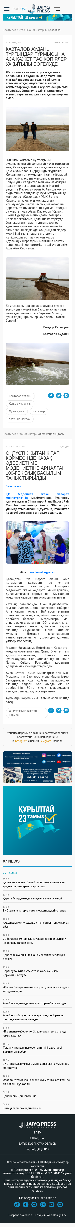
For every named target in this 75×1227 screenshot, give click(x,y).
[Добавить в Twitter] (58, 395)
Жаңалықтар (27, 433)
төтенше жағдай (19, 419)
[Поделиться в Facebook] (51, 395)
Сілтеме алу (13, 486)
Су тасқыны (16, 411)
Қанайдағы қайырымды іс (19, 1094)
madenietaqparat (42, 572)
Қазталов (54, 29)
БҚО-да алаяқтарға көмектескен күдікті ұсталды (34, 909)
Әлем (37, 1132)
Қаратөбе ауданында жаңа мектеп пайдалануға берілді (34, 955)
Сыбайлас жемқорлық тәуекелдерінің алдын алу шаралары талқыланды (34, 939)
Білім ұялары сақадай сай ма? (22, 1106)
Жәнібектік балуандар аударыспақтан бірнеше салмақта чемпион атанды (33, 1015)
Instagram (21, 741)
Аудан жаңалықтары (32, 29)
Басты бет (9, 29)
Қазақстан (38, 1138)
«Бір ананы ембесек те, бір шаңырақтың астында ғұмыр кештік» (34, 1032)
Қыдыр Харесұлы (20, 403)
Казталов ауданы (20, 395)
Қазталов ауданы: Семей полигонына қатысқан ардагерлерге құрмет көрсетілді (34, 882)
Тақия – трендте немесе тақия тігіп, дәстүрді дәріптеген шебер (32, 1048)
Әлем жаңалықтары (51, 433)
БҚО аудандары (37, 1149)
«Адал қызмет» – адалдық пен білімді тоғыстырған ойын (36, 923)
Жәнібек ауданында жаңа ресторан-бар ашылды (34, 1001)
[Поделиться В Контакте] (66, 395)
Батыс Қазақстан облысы (37, 1143)
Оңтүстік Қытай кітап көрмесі (23, 712)
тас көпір (39, 411)
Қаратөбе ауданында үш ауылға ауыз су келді (32, 896)
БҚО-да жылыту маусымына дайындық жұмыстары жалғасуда (36, 1064)
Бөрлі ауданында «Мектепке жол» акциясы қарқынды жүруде (30, 971)
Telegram (45, 741)
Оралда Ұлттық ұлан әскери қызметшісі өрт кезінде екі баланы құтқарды (36, 1080)
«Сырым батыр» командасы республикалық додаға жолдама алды (36, 987)
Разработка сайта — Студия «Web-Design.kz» (37, 1215)
